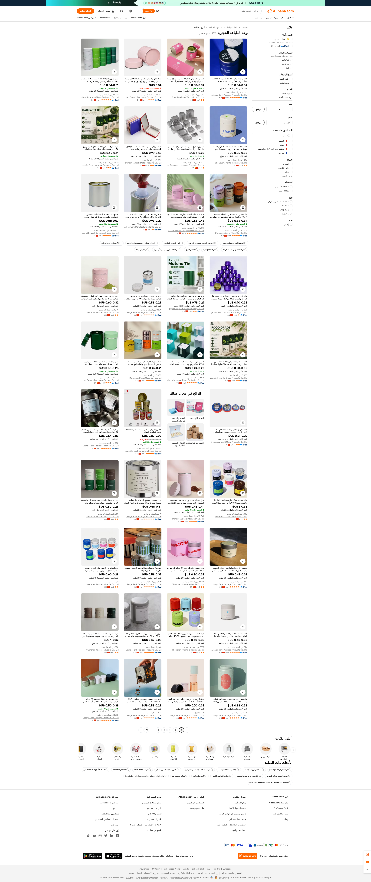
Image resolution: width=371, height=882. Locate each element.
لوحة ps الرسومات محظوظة (233, 250)
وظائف (285, 819)
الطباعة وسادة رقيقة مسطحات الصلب (141, 243)
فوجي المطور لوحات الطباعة (277, 776)
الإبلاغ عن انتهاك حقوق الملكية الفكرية (145, 825)
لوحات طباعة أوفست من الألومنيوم (197, 770)
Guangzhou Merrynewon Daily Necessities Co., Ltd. (185, 230)
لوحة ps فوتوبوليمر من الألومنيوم (166, 250)
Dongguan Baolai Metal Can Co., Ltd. (231, 233)
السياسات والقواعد (238, 830)
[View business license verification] (211, 877)
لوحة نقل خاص (198, 776)
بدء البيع (116, 808)
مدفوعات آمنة (240, 803)
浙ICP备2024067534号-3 (259, 877)
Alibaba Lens (277, 856)
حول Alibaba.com (280, 796)
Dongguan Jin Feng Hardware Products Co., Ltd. (100, 165)
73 (147, 730)
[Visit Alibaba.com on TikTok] (88, 835)
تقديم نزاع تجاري (154, 814)
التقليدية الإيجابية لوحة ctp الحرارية (201, 243)
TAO (208, 869)
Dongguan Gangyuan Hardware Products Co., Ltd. (185, 165)
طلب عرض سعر (197, 808)
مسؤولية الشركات (280, 814)
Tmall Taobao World (171, 869)
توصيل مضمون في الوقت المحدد (232, 814)
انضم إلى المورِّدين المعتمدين (107, 819)
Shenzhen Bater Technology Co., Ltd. (187, 97)
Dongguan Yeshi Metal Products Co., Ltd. (143, 163)
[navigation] (272, 379)
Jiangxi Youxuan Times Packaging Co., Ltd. (100, 97)
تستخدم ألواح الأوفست (252, 770)
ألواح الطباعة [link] (199, 27)
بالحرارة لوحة (141, 250)
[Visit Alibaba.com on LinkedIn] (111, 835)
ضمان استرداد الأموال (237, 808)
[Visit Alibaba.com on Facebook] (117, 835)
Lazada (185, 869)
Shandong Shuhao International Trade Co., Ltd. (100, 233)
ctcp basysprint (119, 770)
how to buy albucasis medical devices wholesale (268, 782)
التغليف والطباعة (231, 27)
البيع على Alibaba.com (109, 803)
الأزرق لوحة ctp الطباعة (110, 243)
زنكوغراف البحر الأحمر (220, 776)
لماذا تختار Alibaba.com (278, 803)
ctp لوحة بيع (190, 250)
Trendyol (216, 869)
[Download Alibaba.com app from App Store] (113, 856)
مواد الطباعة (214, 27)
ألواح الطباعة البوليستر (171, 243)
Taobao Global (197, 869)
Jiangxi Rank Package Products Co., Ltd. (229, 95)
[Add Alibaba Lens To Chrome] (247, 856)
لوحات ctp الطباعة (141, 770)
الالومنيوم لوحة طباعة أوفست (247, 776)
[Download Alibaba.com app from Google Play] (92, 856)
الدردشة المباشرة (154, 808)
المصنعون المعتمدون (195, 803)
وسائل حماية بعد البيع (237, 819)
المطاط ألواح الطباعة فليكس (94, 770)
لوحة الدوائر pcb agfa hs (278, 770)
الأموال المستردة (154, 819)
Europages (227, 869)
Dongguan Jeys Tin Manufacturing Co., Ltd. (185, 308)
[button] (157, 11)
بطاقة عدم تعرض (178, 776)
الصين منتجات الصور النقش (166, 770)
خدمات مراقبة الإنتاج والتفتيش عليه (231, 825)
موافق (258, 109)
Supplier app (182, 856)
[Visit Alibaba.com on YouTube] (94, 835)
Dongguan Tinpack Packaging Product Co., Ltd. (142, 97)
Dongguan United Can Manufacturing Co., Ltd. (228, 312)
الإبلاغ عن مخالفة (154, 830)
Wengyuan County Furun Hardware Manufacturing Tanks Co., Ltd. (142, 227)
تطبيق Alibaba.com (134, 856)
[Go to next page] (140, 730)
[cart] (121, 11)
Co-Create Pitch (281, 808)
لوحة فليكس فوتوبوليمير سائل (233, 243)
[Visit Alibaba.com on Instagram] (100, 835)
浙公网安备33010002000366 (232, 877)
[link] (367, 854)
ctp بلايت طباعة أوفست (227, 770)
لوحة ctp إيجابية (209, 250)
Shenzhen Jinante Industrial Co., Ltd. (231, 163)
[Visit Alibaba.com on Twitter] (106, 835)
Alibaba (245, 27)
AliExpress (144, 869)
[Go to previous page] (187, 730)
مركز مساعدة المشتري (151, 803)
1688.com (155, 869)
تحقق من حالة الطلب (110, 814)
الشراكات (115, 825)
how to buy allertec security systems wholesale (144, 776)
